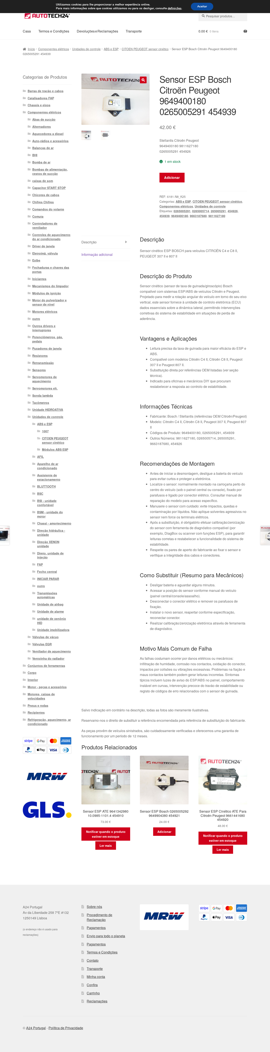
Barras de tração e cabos (45, 91)
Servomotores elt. (45, 388)
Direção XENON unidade (48, 544)
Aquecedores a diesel (47, 134)
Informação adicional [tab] (97, 254)
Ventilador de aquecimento (51, 651)
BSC (40, 493)
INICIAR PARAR (48, 579)
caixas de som (42, 181)
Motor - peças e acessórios (47, 687)
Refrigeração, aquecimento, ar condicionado (49, 722)
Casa (27, 31)
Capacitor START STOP (49, 188)
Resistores (40, 355)
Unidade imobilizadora (53, 630)
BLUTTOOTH (46, 486)
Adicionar (172, 177)
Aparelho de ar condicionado (47, 466)
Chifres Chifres (43, 202)
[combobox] (222, 16)
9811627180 (216, 216)
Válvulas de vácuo (45, 637)
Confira (92, 984)
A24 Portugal (36, 1027)
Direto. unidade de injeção (50, 555)
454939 (164, 216)
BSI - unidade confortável (47, 503)
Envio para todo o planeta (106, 935)
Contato (93, 960)
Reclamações (97, 1001)
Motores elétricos (44, 311)
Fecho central (47, 571)
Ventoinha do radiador (48, 658)
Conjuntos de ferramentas (46, 666)
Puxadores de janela (47, 348)
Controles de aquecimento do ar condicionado (51, 237)
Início (31, 49)
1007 (45, 431)
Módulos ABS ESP (55, 449)
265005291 (218, 211)
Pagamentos (96, 927)
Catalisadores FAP (41, 98)
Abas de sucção (43, 119)
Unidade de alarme (50, 611)
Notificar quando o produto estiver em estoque (106, 834)
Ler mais (106, 845)
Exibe (36, 260)
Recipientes (36, 712)
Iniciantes (39, 279)
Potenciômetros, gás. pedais (47, 339)
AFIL (40, 457)
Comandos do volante (48, 209)
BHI (34, 155)
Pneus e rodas (38, 705)
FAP (40, 564)
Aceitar (202, 6)
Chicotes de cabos (45, 195)
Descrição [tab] (89, 242)
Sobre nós (94, 906)
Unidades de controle (86, 49)
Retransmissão (43, 363)
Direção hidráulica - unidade (51, 532)
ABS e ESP (111, 49)
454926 (233, 211)
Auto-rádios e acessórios (50, 141)
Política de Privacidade (66, 1027)
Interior (33, 680)
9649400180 (179, 216)
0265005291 (182, 211)
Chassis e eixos (39, 105)
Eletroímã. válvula (45, 253)
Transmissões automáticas (47, 595)
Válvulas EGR (42, 644)
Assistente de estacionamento (48, 477)
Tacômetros (40, 403)
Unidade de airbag (50, 604)
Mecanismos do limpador (50, 286)
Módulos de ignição (46, 293)
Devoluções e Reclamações (97, 31)
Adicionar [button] (164, 831)
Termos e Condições (53, 31)
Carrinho (93, 993)
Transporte (134, 31)
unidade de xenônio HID (51, 620)
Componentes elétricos (53, 49)
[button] (143, 80)
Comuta (37, 216)
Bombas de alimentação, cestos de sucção (50, 171)
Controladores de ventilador (44, 225)
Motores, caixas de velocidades (41, 696)
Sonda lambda (42, 395)
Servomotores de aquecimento (44, 379)
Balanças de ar (43, 148)
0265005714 (200, 211)
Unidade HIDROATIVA (47, 409)
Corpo (32, 672)
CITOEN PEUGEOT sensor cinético (145, 49)
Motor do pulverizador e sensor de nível (49, 302)
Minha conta (96, 976)
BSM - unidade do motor (50, 514)
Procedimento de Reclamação (99, 917)
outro (36, 319)
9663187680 (198, 216)
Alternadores (41, 126)
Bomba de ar (41, 162)
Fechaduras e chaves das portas (50, 269)
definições (174, 8)
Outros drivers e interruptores (43, 328)
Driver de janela (43, 246)
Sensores (39, 370)
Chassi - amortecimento (54, 523)
